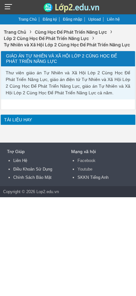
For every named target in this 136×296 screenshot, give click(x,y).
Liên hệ (113, 19)
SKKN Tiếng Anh (92, 177)
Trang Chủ (27, 19)
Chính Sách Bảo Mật (32, 177)
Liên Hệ (20, 160)
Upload (94, 19)
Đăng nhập (72, 19)
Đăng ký (50, 19)
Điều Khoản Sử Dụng (32, 169)
